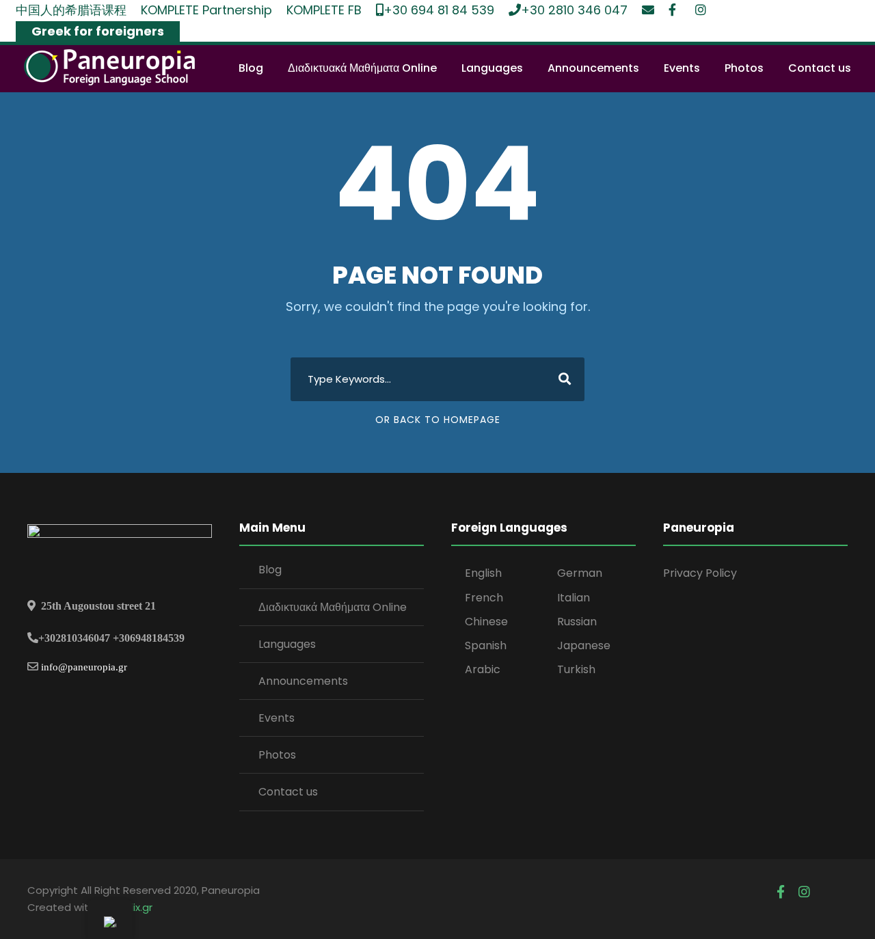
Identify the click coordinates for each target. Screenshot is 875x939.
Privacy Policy (700, 573)
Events (682, 68)
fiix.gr (139, 907)
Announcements (593, 68)
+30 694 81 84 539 (438, 9)
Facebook (675, 9)
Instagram (701, 9)
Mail (648, 9)
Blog (251, 68)
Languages (492, 68)
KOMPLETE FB (324, 9)
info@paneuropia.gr (84, 667)
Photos (744, 68)
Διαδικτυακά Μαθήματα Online (362, 68)
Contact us (819, 68)
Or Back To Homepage (437, 419)
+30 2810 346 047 (574, 9)
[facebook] (781, 892)
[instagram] (804, 892)
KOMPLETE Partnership (206, 9)
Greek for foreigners (97, 31)
